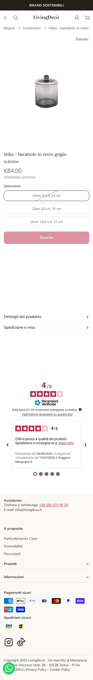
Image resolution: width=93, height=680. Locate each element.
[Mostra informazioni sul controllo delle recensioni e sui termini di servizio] (80, 409)
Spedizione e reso (19, 327)
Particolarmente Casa (20, 538)
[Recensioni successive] (85, 444)
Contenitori (32, 28)
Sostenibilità (13, 546)
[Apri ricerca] (15, 17)
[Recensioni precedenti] (7, 444)
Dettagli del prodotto (22, 316)
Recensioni (12, 554)
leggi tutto (66, 443)
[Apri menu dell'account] (77, 17)
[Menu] (5, 17)
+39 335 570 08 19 (53, 505)
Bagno (9, 28)
